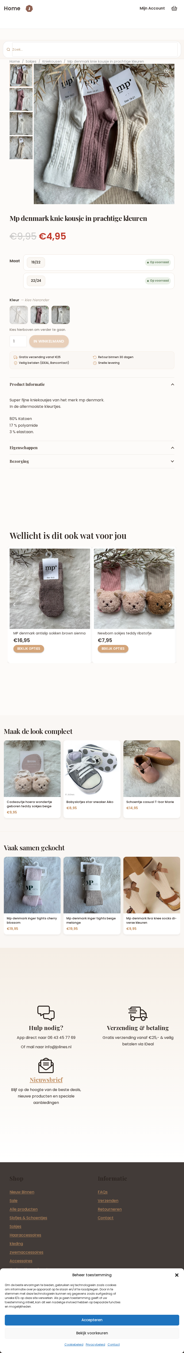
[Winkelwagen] (174, 8)
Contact (114, 1344)
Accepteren (92, 1319)
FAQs (103, 1192)
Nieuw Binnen (22, 1192)
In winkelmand (49, 341)
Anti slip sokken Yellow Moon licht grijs (52, 633)
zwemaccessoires (26, 1252)
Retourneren (110, 1209)
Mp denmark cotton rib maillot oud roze (138, 633)
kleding (16, 1243)
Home (15, 61)
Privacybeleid (95, 1344)
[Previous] (14, 604)
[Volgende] (169, 604)
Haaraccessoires (25, 1235)
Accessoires (21, 1261)
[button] (176, 1275)
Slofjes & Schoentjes (28, 1218)
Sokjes (31, 61)
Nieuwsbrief (46, 1079)
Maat (15, 261)
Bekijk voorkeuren (92, 1333)
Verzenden (108, 1200)
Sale (13, 1200)
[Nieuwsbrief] (46, 1065)
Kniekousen (52, 61)
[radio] (98, 262)
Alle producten (24, 1209)
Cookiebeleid (73, 1344)
